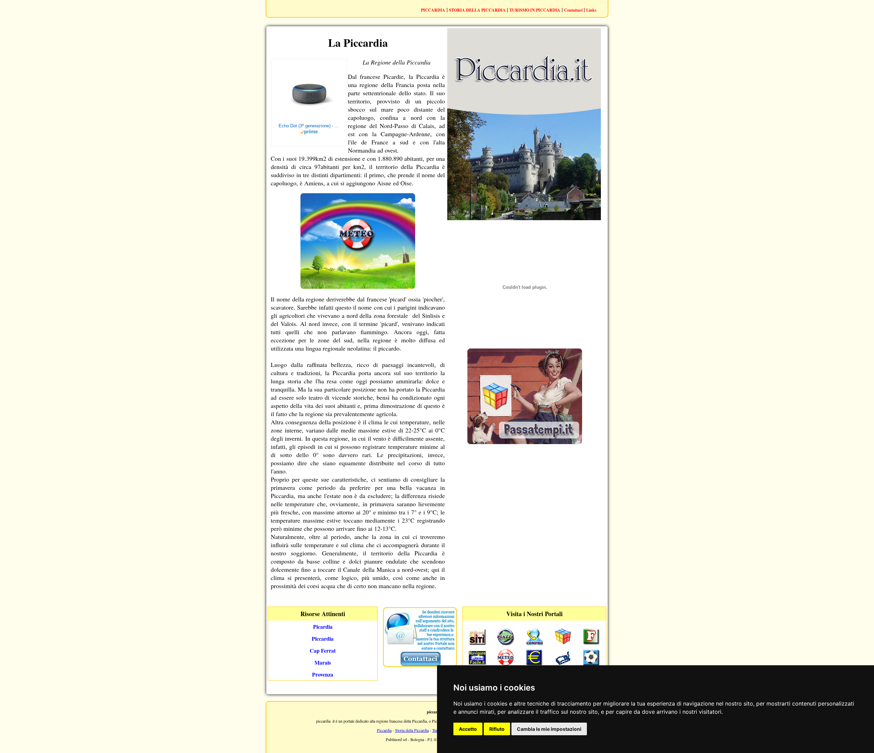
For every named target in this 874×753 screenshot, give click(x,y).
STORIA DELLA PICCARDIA (477, 10)
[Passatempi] (524, 441)
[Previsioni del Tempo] (357, 286)
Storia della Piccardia (412, 730)
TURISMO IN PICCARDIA (534, 10)
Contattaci (573, 10)
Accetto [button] (468, 729)
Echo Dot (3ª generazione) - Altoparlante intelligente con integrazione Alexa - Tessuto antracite (309, 125)
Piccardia (384, 730)
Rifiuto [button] (497, 729)
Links (591, 10)
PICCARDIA (433, 10)
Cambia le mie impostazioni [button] (549, 729)
